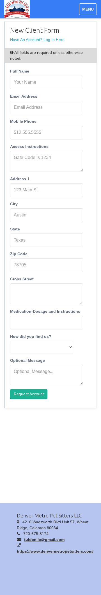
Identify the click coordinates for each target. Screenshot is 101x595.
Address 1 (19, 179)
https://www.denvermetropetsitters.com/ (55, 551)
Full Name (19, 71)
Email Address (23, 96)
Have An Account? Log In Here (37, 39)
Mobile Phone (23, 121)
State (15, 229)
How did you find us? (30, 336)
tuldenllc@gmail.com (44, 539)
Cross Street (22, 279)
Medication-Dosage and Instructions (45, 311)
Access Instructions (29, 146)
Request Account (29, 394)
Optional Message (27, 360)
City (14, 204)
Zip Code (18, 254)
